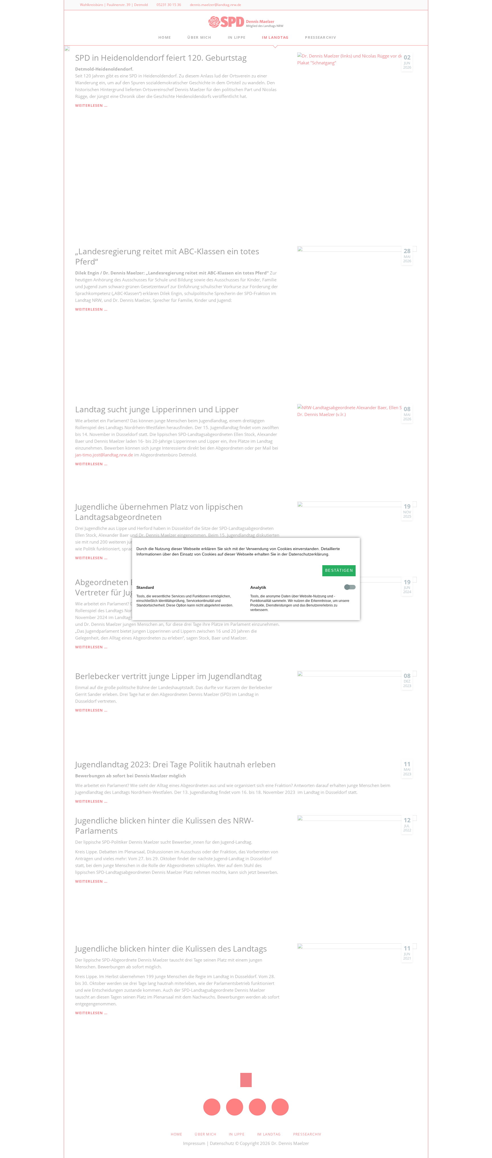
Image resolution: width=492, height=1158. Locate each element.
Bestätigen (339, 570)
